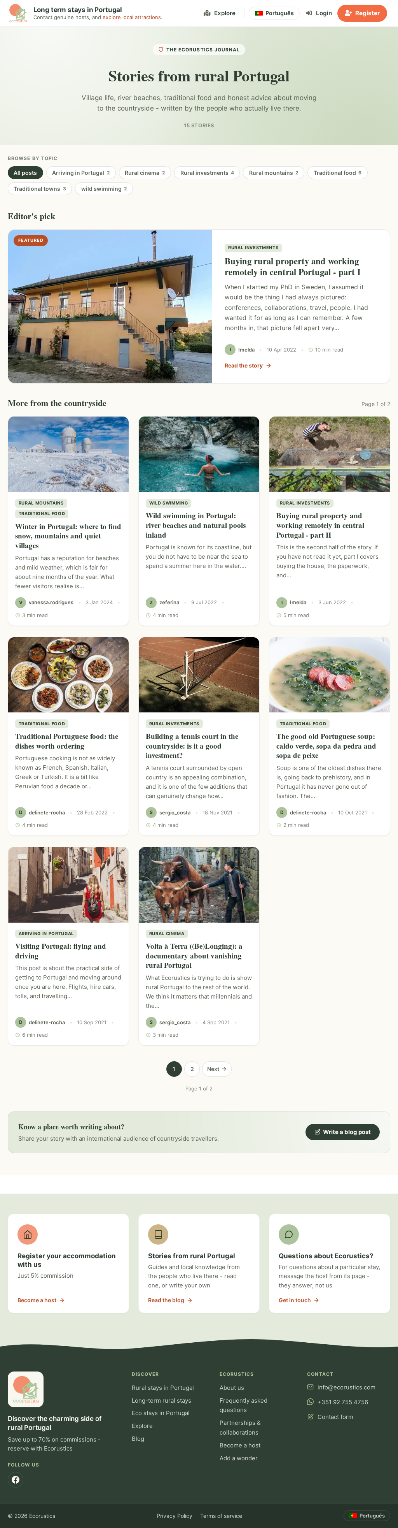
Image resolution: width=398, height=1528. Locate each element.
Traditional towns (40, 188)
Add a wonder (239, 1458)
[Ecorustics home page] (18, 13)
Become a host (240, 1445)
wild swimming (104, 188)
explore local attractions (132, 17)
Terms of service (221, 1515)
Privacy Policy (174, 1515)
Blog (138, 1438)
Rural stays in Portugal (163, 1387)
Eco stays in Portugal (161, 1413)
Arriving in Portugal (81, 172)
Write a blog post (347, 1132)
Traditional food (337, 172)
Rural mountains (273, 172)
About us (232, 1387)
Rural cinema (145, 172)
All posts (25, 172)
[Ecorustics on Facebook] (15, 1480)
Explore (142, 1426)
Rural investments (207, 172)
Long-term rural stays (161, 1400)
